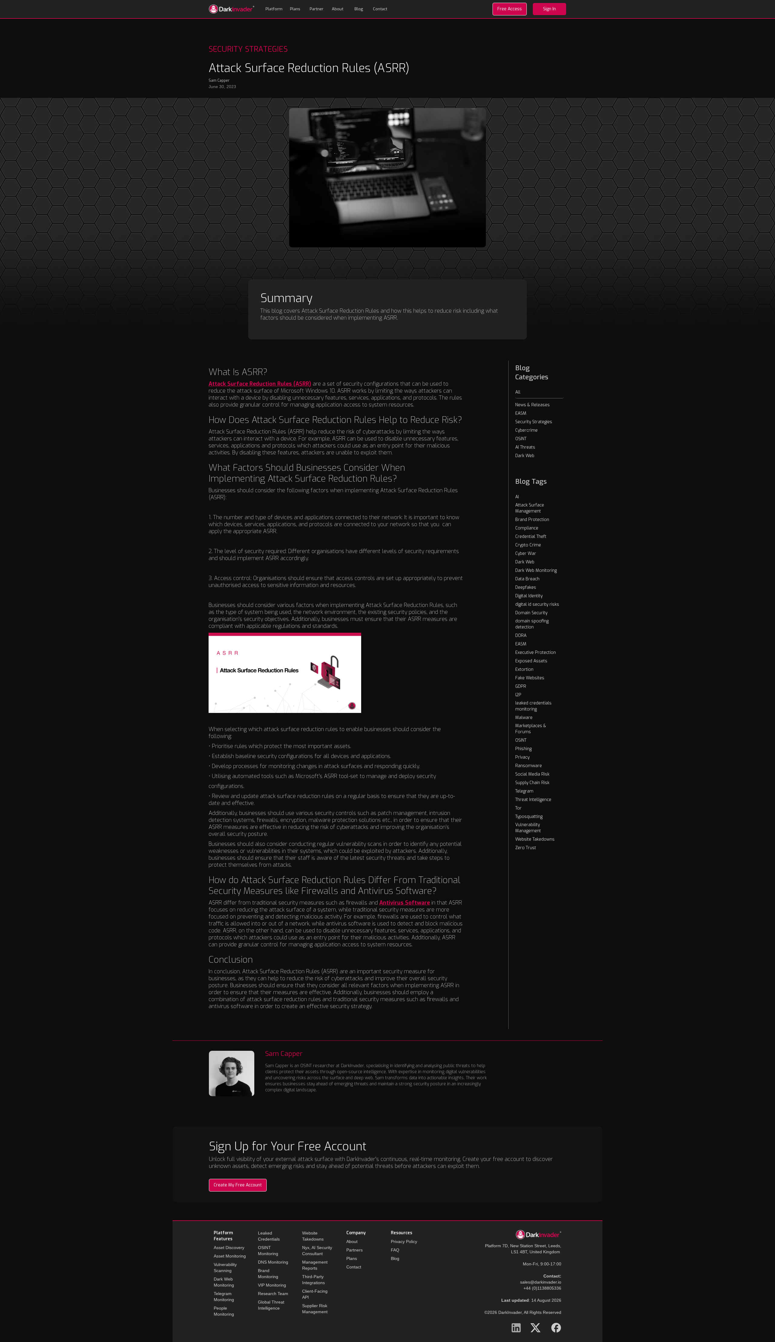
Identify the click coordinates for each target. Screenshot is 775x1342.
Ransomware (528, 766)
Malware (524, 717)
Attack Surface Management (529, 508)
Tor (518, 808)
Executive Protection (535, 652)
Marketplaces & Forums (530, 729)
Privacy (522, 757)
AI (517, 497)
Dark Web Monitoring (536, 570)
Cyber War (525, 553)
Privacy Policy (404, 1241)
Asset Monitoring (230, 1256)
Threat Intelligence (533, 800)
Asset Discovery (229, 1247)
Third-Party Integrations (313, 1279)
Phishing (523, 749)
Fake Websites (529, 678)
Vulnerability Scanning (225, 1267)
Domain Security (531, 613)
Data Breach (527, 579)
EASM (520, 413)
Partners (354, 1250)
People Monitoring (224, 1311)
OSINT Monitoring (268, 1250)
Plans (295, 9)
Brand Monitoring (268, 1273)
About (337, 9)
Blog (359, 9)
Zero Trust (525, 848)
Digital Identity (528, 596)
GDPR (520, 686)
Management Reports (315, 1265)
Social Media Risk (532, 774)
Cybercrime (526, 430)
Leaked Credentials (269, 1236)
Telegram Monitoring (224, 1296)
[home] (231, 9)
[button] (274, 9)
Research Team (273, 1293)
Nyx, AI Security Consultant (317, 1250)
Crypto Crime (528, 545)
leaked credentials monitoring (533, 706)
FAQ (395, 1250)
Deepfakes (525, 587)
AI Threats (525, 447)
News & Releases (532, 405)
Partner (316, 9)
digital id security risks (537, 604)
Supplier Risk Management (315, 1308)
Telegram (524, 791)
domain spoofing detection (532, 624)
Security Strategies (533, 422)
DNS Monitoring (273, 1262)
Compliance (526, 528)
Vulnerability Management (528, 828)
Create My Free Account (238, 1185)
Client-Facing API (315, 1294)
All (517, 392)
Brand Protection (532, 520)
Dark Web (524, 456)
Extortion (524, 669)
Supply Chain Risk (532, 783)
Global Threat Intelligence (271, 1305)
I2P (518, 695)
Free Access (509, 9)
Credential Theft (530, 536)
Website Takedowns (535, 839)
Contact (380, 9)
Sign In (549, 9)
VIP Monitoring (272, 1285)
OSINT (520, 439)
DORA (520, 635)
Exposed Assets (531, 661)
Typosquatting (528, 816)
